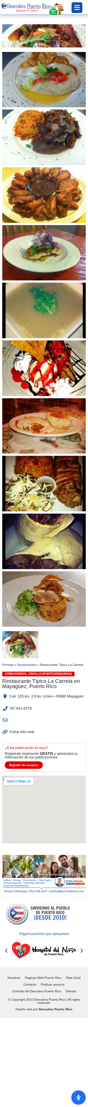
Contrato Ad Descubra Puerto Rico (36, 991)
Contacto (29, 984)
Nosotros (13, 978)
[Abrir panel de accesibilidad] (78, 1097)
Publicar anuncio (53, 984)
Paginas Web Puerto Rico (43, 978)
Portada (8, 664)
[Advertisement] (44, 1061)
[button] (6, 950)
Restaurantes (26, 664)
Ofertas (71, 991)
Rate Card (73, 978)
